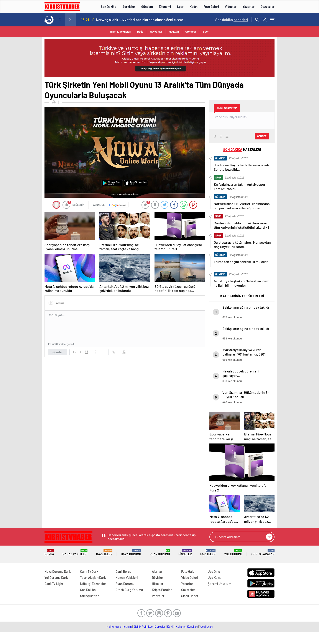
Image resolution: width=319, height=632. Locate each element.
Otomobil (190, 31)
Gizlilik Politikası (143, 626)
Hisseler (185, 552)
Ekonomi (165, 6)
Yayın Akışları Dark (93, 577)
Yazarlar (249, 6)
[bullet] (103, 352)
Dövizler (157, 577)
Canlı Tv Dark (89, 571)
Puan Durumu (160, 552)
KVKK (170, 626)
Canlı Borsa (123, 571)
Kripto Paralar (263, 552)
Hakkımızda (114, 626)
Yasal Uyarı (206, 626)
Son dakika (231, 19)
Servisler (128, 6)
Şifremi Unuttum (219, 584)
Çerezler (160, 626)
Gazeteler (268, 6)
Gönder (58, 352)
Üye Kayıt (214, 577)
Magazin (174, 31)
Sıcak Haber (189, 596)
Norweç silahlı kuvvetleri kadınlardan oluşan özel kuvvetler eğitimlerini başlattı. (141, 19)
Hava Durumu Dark (57, 571)
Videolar (231, 6)
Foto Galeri (211, 6)
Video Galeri (189, 577)
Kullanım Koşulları (187, 626)
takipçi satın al (90, 596)
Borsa (49, 552)
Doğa (140, 31)
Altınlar (157, 571)
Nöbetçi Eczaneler (93, 584)
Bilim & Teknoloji (120, 31)
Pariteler (207, 552)
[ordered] (97, 352)
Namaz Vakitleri (74, 552)
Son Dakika (108, 6)
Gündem (147, 6)
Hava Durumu (131, 552)
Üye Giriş (214, 571)
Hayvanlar (156, 31)
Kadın (193, 6)
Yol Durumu (233, 552)
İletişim (127, 626)
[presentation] (59, 19)
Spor (180, 6)
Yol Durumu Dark (56, 577)
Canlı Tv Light (53, 584)
